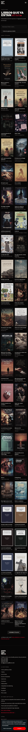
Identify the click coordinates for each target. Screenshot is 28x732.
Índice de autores (5, 638)
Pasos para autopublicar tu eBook (9, 705)
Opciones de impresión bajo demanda (10, 708)
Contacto (3, 681)
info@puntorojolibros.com (7, 662)
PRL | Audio (4, 692)
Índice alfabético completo (18, 637)
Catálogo (3, 688)
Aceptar (19, 728)
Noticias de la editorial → (8, 712)
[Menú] (25, 2)
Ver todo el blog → (6, 710)
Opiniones (3, 679)
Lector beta (4, 674)
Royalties (3, 690)
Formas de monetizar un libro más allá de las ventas (13, 703)
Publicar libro (4, 683)
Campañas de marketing (7, 685)
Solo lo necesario (7, 728)
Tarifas (3, 672)
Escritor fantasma (5, 676)
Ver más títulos (14, 632)
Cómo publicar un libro (6, 669)
